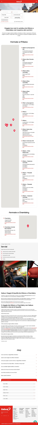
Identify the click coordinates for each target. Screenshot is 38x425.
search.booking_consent (19, 21)
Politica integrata (34, 415)
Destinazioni (12, 302)
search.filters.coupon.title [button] (4, 21)
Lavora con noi (33, 413)
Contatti (26, 417)
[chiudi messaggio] (36, 423)
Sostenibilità (33, 412)
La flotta (33, 410)
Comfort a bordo (15, 412)
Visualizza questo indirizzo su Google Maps (28, 55)
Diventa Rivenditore (34, 414)
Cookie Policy (27, 412)
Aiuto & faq (26, 409)
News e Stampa (34, 416)
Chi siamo (33, 409)
